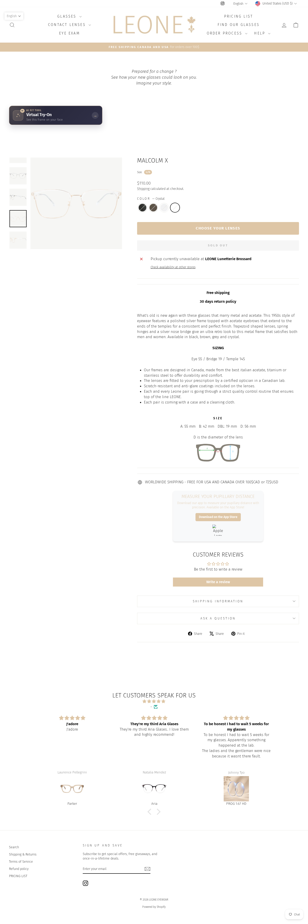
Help (260, 33)
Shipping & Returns (23, 854)
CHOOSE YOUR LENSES (218, 228)
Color (150, 199)
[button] (150, 812)
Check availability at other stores (173, 267)
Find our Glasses (239, 25)
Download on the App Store (218, 517)
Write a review (218, 582)
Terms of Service (21, 862)
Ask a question (218, 618)
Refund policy (19, 869)
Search (14, 847)
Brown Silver (153, 207)
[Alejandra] (236, 788)
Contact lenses (67, 25)
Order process (225, 33)
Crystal (174, 207)
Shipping (143, 189)
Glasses (67, 16)
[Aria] (72, 788)
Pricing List (238, 16)
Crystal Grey (164, 207)
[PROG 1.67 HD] (154, 788)
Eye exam (69, 33)
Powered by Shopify (154, 906)
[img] (154, 701)
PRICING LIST (18, 876)
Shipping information (218, 601)
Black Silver (142, 207)
